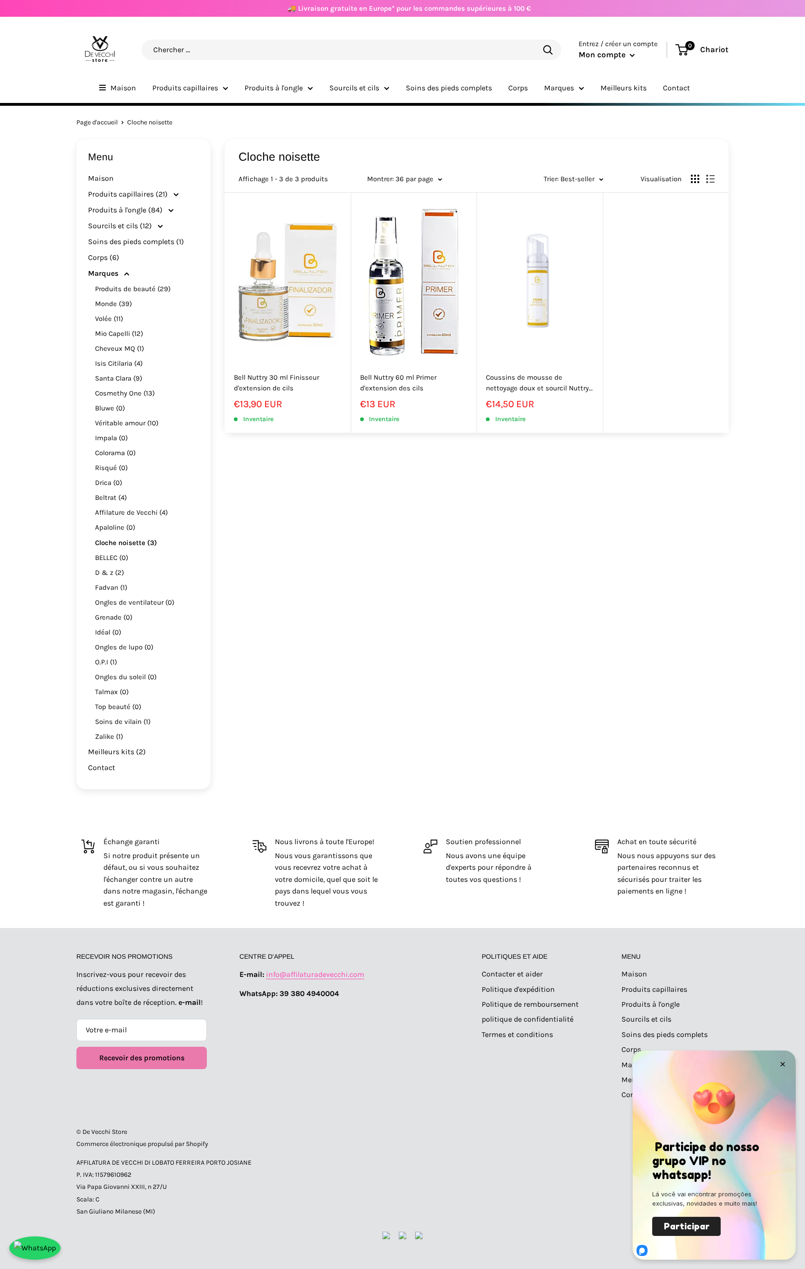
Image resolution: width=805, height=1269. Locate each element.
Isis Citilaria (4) (119, 363)
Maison (123, 87)
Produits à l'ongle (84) (126, 209)
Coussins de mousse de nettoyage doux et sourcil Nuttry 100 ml (537, 383)
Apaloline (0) (115, 527)
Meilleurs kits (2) (117, 751)
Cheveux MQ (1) (119, 348)
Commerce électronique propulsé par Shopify (142, 1144)
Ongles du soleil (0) (126, 677)
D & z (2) (109, 572)
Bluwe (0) (110, 408)
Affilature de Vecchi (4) (131, 512)
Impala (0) (111, 438)
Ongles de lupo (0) (124, 647)
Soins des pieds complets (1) (136, 241)
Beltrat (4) (111, 497)
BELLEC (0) (111, 557)
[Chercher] (547, 49)
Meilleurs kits (623, 87)
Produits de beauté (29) (133, 289)
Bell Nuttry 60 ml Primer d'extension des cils (398, 382)
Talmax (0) (112, 692)
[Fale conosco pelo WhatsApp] (35, 1248)
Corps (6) (103, 257)
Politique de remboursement (530, 1004)
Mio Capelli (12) (119, 333)
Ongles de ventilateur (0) (134, 602)
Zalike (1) (109, 736)
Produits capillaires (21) (129, 194)
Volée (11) (109, 318)
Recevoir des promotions (141, 1057)
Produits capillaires (185, 87)
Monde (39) (113, 304)
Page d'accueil (97, 122)
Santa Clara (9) (118, 378)
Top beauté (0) (118, 707)
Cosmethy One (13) (125, 393)
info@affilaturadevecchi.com (315, 974)
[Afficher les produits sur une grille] (695, 179)
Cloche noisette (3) (126, 543)
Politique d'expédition (518, 989)
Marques (559, 87)
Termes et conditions (517, 1034)
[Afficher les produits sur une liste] (710, 179)
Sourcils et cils (354, 87)
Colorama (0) (115, 453)
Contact (676, 87)
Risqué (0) (111, 468)
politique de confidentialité (527, 1019)
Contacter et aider (512, 973)
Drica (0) (108, 482)
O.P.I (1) (106, 662)
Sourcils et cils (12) (121, 225)
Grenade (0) (113, 617)
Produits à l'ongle (274, 87)
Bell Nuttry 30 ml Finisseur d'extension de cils (276, 382)
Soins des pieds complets (449, 87)
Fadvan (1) (111, 587)
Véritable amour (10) (126, 423)
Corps (518, 87)
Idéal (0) (108, 632)
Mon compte (603, 54)
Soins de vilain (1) (122, 721)
